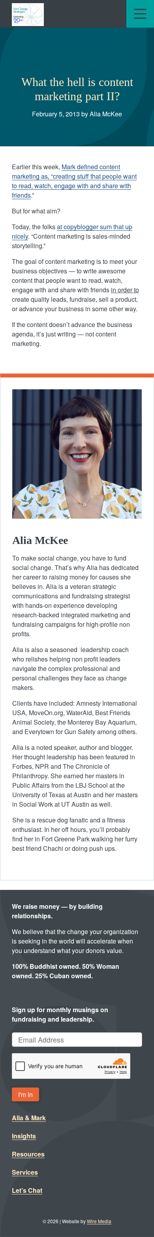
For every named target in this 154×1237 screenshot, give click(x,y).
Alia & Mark (29, 1117)
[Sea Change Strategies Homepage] (28, 14)
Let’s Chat (27, 1190)
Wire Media (99, 1221)
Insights (24, 1135)
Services (25, 1172)
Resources (28, 1154)
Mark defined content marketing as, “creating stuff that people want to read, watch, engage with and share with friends (74, 181)
